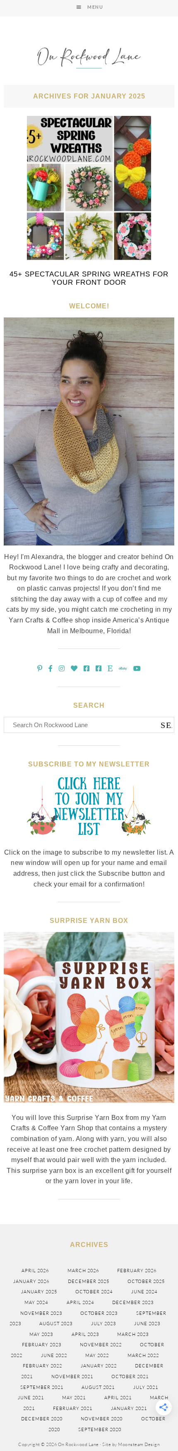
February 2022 (42, 1366)
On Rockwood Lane (89, 59)
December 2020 (42, 1419)
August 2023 (55, 1323)
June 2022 (54, 1355)
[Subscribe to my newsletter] (89, 842)
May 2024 (36, 1302)
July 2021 (145, 1387)
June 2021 (31, 1398)
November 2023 (41, 1313)
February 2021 (72, 1408)
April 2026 (35, 1270)
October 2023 (99, 1313)
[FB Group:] (87, 668)
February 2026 (136, 1270)
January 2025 (39, 1292)
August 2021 (98, 1387)
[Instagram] (62, 668)
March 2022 (143, 1355)
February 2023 (41, 1345)
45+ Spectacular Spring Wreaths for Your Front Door (89, 278)
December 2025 (88, 1281)
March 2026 (83, 1270)
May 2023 (41, 1334)
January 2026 (31, 1281)
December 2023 (133, 1302)
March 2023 (133, 1334)
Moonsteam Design (139, 1444)
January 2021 (129, 1408)
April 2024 (80, 1302)
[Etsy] (110, 668)
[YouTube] (137, 668)
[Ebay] (123, 668)
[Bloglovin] (74, 668)
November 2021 (72, 1376)
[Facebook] (50, 668)
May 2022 (97, 1355)
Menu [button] (95, 7)
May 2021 (74, 1398)
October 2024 (94, 1292)
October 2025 (146, 1281)
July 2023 (103, 1323)
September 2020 (99, 1429)
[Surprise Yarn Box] (89, 1107)
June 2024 (144, 1292)
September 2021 (41, 1387)
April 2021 (118, 1398)
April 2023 (85, 1334)
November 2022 (101, 1345)
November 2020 (102, 1419)
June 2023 (147, 1323)
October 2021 (130, 1376)
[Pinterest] (40, 668)
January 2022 (99, 1366)
